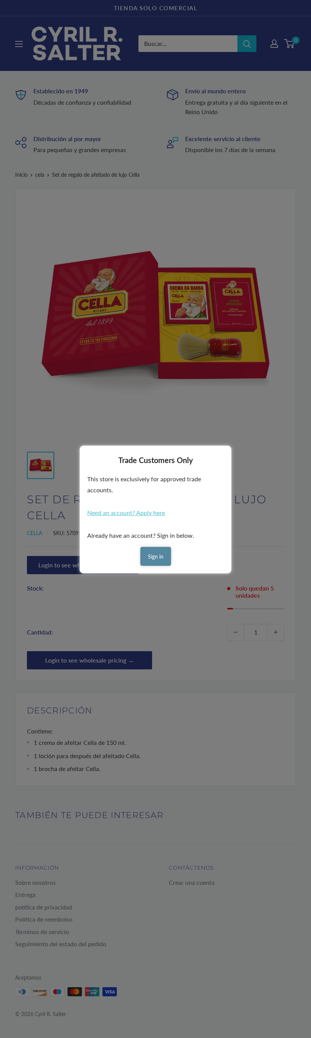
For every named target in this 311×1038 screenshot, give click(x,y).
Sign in (155, 556)
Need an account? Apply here (126, 512)
